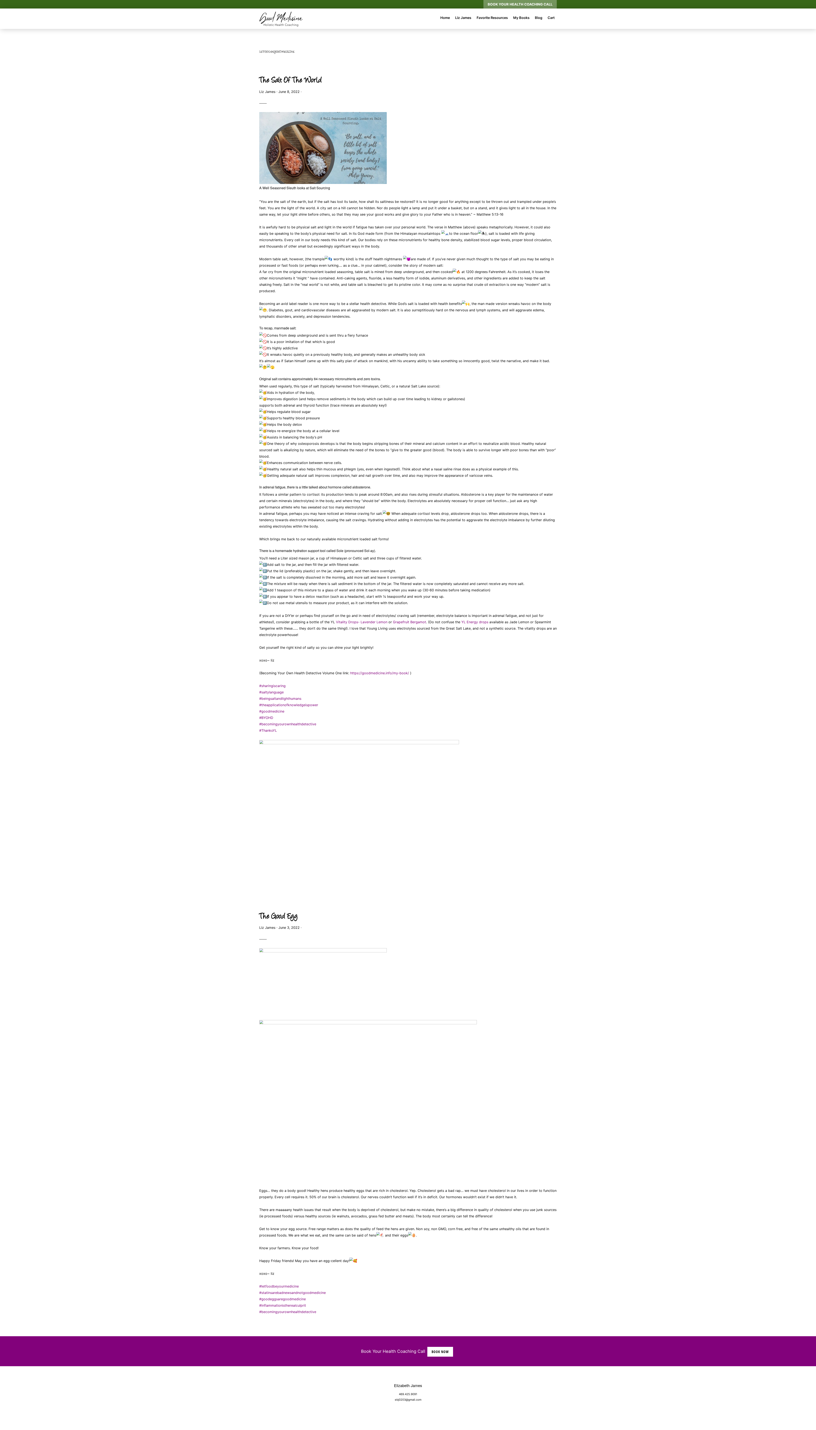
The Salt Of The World (290, 80)
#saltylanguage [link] (271, 692)
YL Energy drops (474, 622)
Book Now (440, 1351)
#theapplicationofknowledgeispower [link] (288, 705)
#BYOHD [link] (266, 718)
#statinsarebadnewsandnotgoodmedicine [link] (292, 1293)
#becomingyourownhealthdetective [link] (287, 724)
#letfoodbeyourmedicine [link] (279, 1286)
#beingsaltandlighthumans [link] (280, 698)
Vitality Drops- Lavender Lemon (361, 622)
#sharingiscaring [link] (272, 686)
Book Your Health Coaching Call (520, 4)
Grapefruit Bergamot (409, 622)
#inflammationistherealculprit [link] (282, 1305)
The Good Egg (278, 917)
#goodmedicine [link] (271, 711)
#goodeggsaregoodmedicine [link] (282, 1299)
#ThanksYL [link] (268, 730)
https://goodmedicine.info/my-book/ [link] (379, 673)
